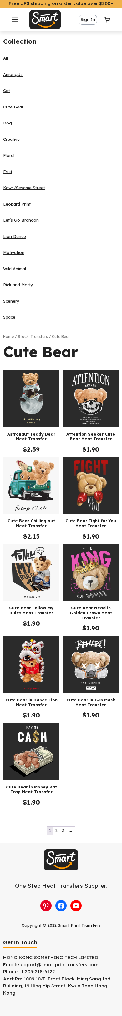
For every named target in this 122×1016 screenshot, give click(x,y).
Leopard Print (17, 203)
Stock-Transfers (33, 336)
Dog (7, 122)
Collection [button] (20, 41)
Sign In (88, 19)
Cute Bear (13, 106)
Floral (8, 155)
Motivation (13, 252)
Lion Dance (14, 236)
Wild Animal (14, 268)
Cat (6, 90)
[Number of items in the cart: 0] (107, 20)
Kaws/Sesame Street (24, 187)
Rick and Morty (18, 284)
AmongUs (13, 74)
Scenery (11, 301)
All (5, 58)
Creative (11, 139)
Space (9, 317)
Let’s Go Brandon (21, 219)
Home (8, 336)
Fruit (7, 171)
